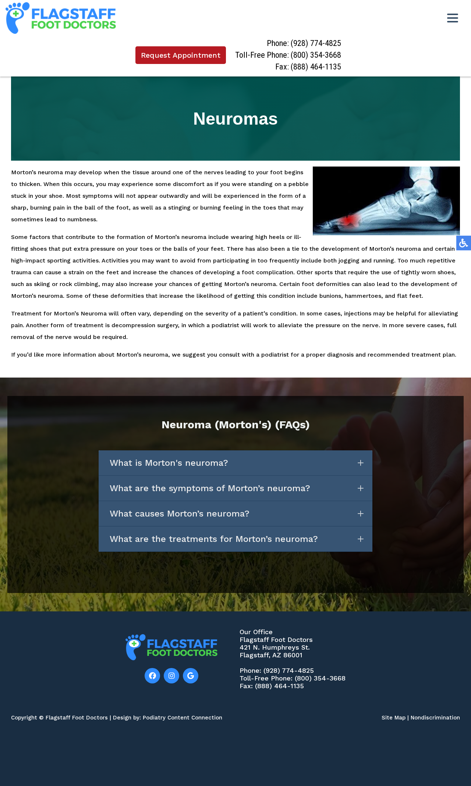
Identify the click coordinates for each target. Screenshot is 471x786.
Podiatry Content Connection (182, 717)
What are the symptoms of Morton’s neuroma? (210, 488)
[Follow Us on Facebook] (152, 675)
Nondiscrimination (435, 717)
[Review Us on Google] (190, 675)
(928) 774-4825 (316, 43)
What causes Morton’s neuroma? (179, 513)
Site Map (394, 717)
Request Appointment (180, 55)
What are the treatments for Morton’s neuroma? (214, 539)
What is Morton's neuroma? (169, 463)
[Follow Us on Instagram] (171, 675)
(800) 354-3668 (316, 55)
